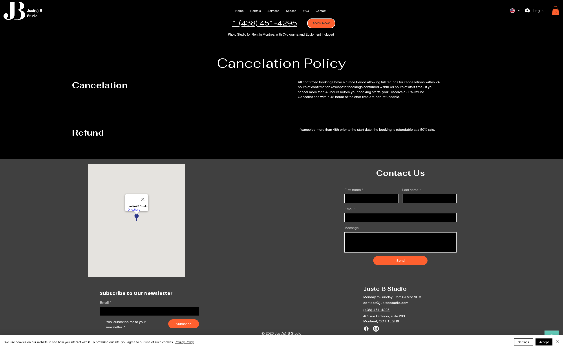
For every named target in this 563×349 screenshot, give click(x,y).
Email (350, 209)
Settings (523, 342)
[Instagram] (376, 329)
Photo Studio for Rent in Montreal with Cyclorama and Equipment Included (281, 34)
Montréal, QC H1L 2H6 (381, 321)
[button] (273, 10)
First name (353, 190)
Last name (411, 190)
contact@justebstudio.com (385, 303)
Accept (544, 342)
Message (351, 228)
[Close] (557, 341)
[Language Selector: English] (515, 11)
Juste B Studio (385, 288)
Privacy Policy (184, 342)
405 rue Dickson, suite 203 (384, 316)
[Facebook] (366, 329)
